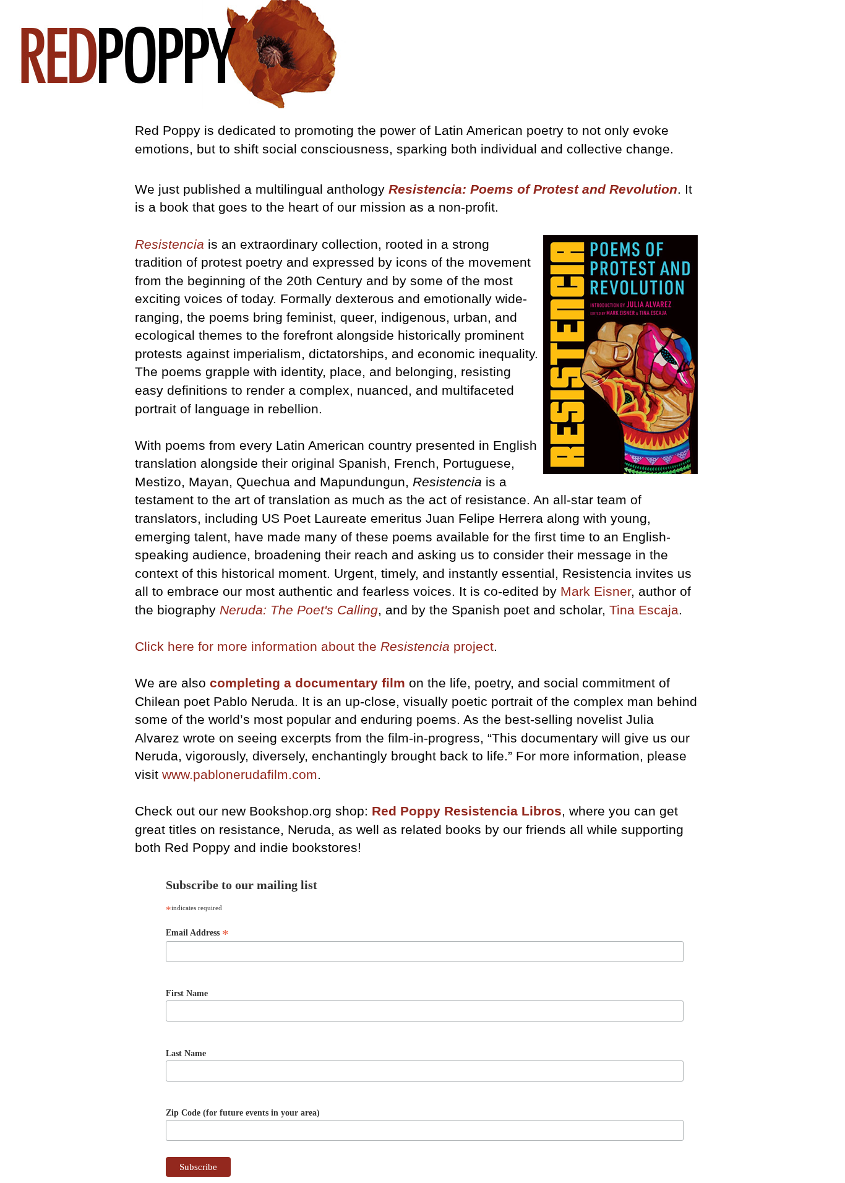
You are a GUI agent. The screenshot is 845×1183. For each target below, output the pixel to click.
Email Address (197, 933)
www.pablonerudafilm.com (239, 774)
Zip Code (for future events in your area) (243, 1112)
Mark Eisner (595, 591)
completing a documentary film (307, 683)
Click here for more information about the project (314, 646)
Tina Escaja (644, 610)
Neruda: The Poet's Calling (299, 610)
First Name (187, 993)
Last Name (186, 1053)
